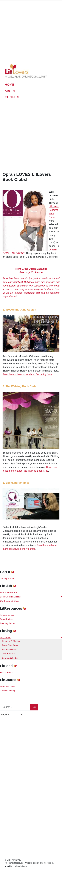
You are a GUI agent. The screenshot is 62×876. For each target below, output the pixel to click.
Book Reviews (6, 619)
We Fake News (9, 649)
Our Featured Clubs (9, 601)
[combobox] (15, 707)
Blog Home (5, 637)
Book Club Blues (10, 645)
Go (34, 707)
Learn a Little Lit (9, 658)
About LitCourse (7, 686)
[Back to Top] (57, 870)
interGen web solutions (16, 866)
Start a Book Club (8, 592)
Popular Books (7, 615)
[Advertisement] (31, 31)
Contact (12, 97)
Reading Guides (7, 623)
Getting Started (7, 578)
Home (9, 84)
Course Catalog (7, 690)
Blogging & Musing (11, 641)
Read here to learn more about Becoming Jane (27, 374)
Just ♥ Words (8, 653)
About (10, 91)
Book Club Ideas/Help (10, 597)
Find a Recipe (6, 672)
